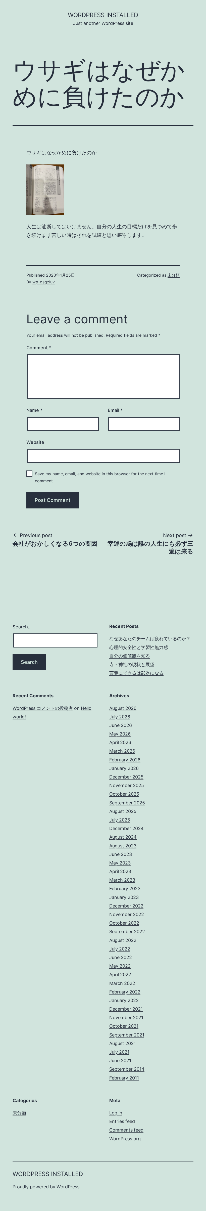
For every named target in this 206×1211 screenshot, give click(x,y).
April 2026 (120, 742)
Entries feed (122, 1121)
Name (34, 410)
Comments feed (126, 1130)
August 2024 (123, 837)
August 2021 (122, 1043)
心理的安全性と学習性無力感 (138, 647)
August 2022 (122, 940)
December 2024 (126, 828)
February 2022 (124, 991)
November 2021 (126, 1017)
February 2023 (124, 888)
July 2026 (119, 716)
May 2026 (120, 734)
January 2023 (124, 897)
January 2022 (124, 1000)
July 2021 (119, 1052)
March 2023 (122, 880)
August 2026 (122, 708)
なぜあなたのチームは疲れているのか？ (150, 638)
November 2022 (126, 914)
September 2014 (126, 1069)
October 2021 (123, 1026)
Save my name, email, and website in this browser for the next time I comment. (100, 477)
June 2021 (120, 1060)
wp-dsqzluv (43, 281)
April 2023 (120, 871)
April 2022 (120, 974)
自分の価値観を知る (129, 656)
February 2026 (124, 759)
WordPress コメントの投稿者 (43, 708)
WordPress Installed (103, 15)
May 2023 (120, 863)
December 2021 (126, 1009)
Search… (22, 626)
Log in (115, 1112)
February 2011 (124, 1077)
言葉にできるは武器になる (136, 673)
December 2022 (126, 906)
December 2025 (126, 777)
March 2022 (122, 983)
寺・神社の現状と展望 (131, 664)
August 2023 (122, 845)
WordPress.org (125, 1138)
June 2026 (120, 725)
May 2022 (120, 966)
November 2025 (126, 785)
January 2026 (124, 768)
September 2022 (127, 931)
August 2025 (122, 811)
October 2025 (124, 794)
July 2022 (119, 949)
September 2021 (126, 1034)
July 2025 (119, 820)
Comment (38, 347)
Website (35, 442)
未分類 (174, 275)
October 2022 (124, 923)
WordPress (68, 1186)
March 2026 (122, 751)
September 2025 (127, 802)
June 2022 (120, 957)
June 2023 (120, 854)
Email (115, 410)
